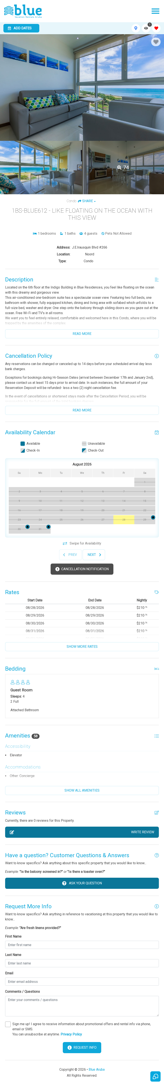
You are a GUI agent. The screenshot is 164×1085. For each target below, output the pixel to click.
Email (9, 973)
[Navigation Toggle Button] (155, 11)
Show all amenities (82, 790)
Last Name (13, 955)
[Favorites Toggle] (156, 28)
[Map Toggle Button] (136, 28)
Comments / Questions (22, 991)
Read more (82, 334)
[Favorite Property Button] (156, 42)
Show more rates (82, 647)
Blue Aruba (97, 1069)
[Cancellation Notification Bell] (153, 517)
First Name (13, 936)
